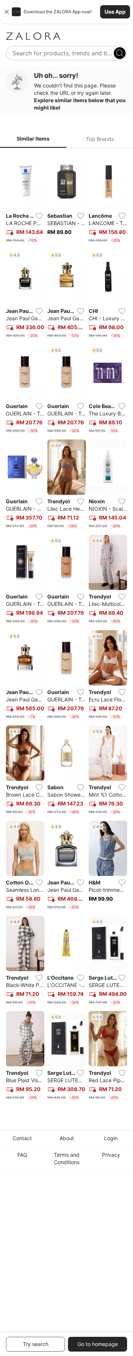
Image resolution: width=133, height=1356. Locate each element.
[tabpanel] (66, 628)
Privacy (111, 1155)
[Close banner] (6, 11)
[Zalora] (66, 36)
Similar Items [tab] (33, 138)
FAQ (22, 1155)
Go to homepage (98, 1344)
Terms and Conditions (66, 1158)
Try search (35, 1344)
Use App (115, 11)
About (66, 1138)
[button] (66, 12)
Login (110, 1138)
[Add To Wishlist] (39, 216)
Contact (22, 1138)
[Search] (120, 53)
